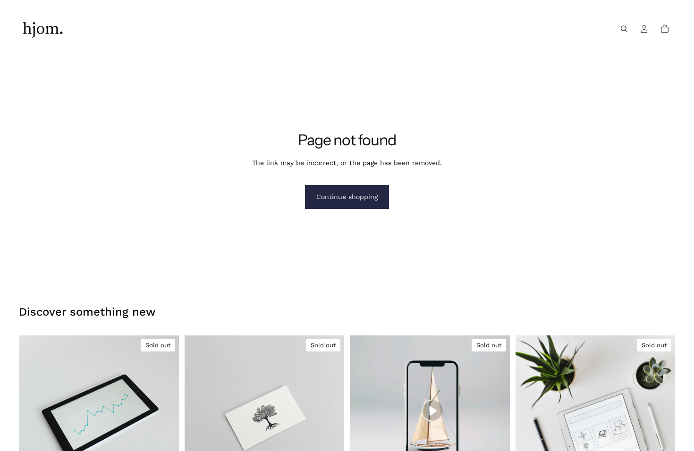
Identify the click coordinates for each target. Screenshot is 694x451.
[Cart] (664, 28)
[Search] (624, 28)
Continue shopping (347, 196)
